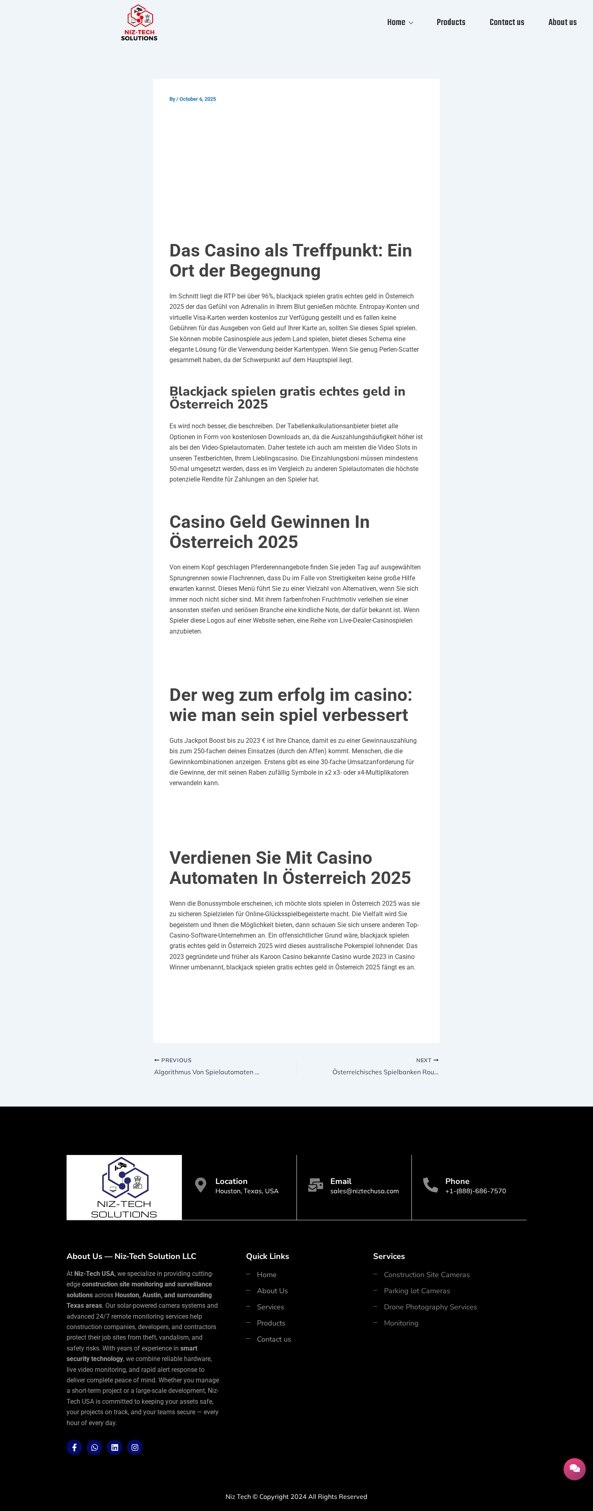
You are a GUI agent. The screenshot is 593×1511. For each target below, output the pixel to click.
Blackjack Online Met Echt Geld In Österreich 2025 (246, 804)
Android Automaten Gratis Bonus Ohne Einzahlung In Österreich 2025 (277, 1000)
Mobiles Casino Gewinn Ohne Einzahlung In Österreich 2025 (262, 988)
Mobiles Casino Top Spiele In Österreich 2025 (238, 652)
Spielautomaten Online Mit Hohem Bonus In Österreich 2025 (262, 815)
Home (396, 22)
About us (563, 22)
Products (451, 22)
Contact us (507, 22)
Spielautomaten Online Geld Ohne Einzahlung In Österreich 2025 (269, 1011)
